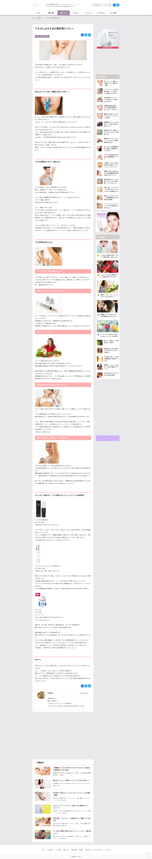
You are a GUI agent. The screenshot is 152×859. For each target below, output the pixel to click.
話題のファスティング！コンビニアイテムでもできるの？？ (109, 295)
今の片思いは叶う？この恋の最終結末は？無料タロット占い (111, 358)
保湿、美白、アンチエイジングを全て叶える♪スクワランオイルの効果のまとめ (111, 189)
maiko (50, 693)
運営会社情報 (74, 849)
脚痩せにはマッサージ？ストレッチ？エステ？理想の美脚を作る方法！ (111, 140)
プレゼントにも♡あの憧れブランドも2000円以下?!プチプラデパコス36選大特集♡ (109, 276)
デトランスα (39, 609)
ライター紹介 (50, 849)
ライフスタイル (101, 12)
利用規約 (81, 849)
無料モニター (66, 849)
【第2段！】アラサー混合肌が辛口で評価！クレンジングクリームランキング (111, 165)
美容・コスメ (63, 12)
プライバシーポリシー (98, 849)
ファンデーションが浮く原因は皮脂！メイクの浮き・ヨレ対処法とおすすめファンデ (111, 91)
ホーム (38, 12)
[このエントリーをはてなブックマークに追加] (89, 35)
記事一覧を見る (85, 693)
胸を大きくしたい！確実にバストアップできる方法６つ (71, 780)
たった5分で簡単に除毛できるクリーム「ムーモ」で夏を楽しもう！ (72, 832)
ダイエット (76, 12)
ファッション (88, 12)
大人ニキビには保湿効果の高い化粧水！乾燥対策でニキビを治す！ (111, 148)
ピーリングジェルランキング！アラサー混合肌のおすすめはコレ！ (111, 205)
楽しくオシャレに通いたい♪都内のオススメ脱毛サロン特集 (111, 83)
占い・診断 (113, 12)
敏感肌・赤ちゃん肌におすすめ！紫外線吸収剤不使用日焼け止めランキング (111, 173)
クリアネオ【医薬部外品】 (42, 519)
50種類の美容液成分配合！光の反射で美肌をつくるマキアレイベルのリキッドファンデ (111, 108)
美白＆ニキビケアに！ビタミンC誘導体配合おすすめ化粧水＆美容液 (111, 197)
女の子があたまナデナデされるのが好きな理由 (111, 374)
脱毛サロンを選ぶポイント (43, 431)
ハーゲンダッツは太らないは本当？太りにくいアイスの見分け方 (109, 335)
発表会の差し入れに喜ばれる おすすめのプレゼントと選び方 (111, 350)
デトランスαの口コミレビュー (43, 619)
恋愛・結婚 (51, 12)
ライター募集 (58, 849)
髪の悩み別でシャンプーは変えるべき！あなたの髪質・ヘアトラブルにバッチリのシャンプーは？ (111, 181)
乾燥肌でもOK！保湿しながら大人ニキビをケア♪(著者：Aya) (111, 132)
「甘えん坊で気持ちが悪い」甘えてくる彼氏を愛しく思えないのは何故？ (109, 256)
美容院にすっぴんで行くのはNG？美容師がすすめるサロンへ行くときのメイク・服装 (109, 315)
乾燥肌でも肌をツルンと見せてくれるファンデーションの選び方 (111, 115)
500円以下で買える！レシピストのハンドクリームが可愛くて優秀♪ (72, 794)
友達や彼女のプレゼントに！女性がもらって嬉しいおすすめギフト (111, 99)
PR (37, 36)
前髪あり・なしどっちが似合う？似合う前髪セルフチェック (111, 366)
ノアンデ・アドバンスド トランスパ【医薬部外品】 (48, 565)
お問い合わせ (88, 849)
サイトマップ (108, 849)
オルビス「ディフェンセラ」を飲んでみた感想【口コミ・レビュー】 (71, 807)
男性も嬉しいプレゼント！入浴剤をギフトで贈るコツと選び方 (71, 819)
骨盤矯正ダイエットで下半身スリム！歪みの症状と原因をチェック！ (111, 124)
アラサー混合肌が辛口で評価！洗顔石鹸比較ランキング (111, 156)
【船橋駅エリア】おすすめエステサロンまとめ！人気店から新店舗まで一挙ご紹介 (71, 769)
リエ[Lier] (79, 856)
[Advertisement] (44, 724)
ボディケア (45, 36)
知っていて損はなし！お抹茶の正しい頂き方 (111, 341)
